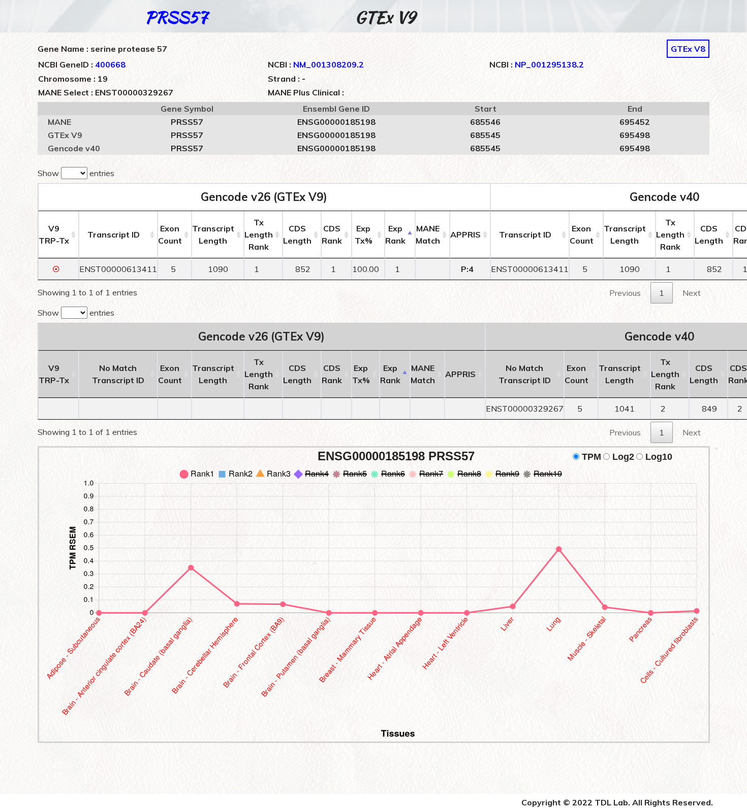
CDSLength (297, 234)
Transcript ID (113, 234)
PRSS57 (176, 17)
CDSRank (332, 234)
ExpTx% (363, 234)
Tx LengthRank (258, 234)
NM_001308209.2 (328, 64)
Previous (625, 293)
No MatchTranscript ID (118, 374)
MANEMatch (428, 234)
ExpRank (395, 234)
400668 (110, 64)
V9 (54, 234)
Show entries (76, 173)
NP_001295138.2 (549, 64)
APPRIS (465, 234)
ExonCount (170, 234)
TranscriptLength (213, 234)
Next (691, 293)
